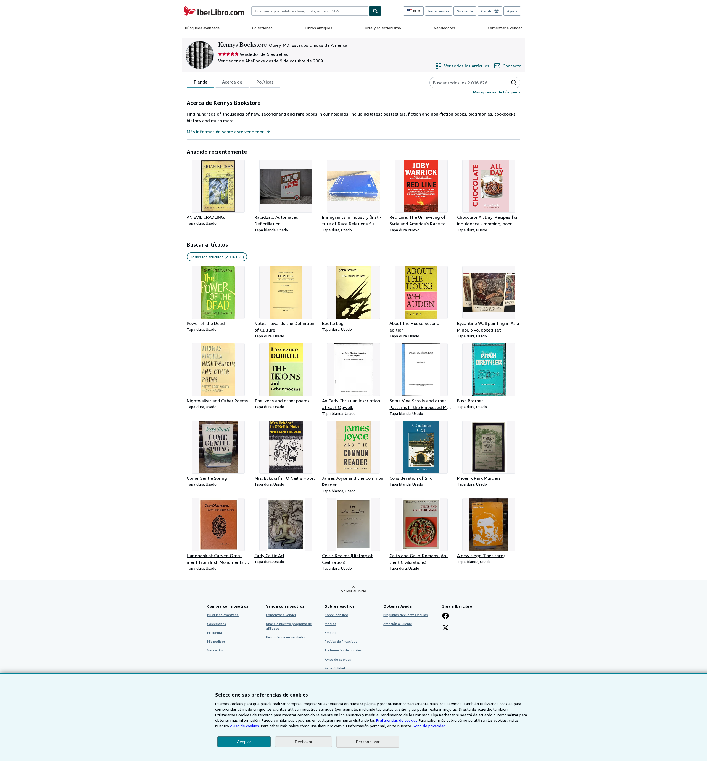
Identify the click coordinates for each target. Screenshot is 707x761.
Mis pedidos (216, 641)
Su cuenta (465, 11)
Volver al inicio (353, 590)
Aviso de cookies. (245, 725)
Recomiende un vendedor (285, 637)
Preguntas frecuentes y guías (405, 615)
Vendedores (444, 27)
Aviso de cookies (338, 659)
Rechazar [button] (303, 741)
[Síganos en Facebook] (445, 616)
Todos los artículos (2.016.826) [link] (217, 256)
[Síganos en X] (445, 628)
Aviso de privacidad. (429, 725)
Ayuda (512, 11)
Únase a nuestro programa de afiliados (289, 626)
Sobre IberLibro (336, 615)
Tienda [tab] (200, 82)
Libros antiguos (318, 27)
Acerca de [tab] (232, 82)
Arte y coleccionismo (383, 27)
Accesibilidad (335, 668)
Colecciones (262, 27)
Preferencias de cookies (397, 720)
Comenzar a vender (505, 27)
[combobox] (310, 11)
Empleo (331, 632)
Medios (330, 624)
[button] (514, 82)
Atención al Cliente (397, 624)
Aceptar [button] (244, 741)
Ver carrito (215, 650)
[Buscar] (375, 11)
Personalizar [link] (368, 741)
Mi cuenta (214, 632)
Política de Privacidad (341, 641)
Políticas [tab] (265, 82)
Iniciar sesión (438, 11)
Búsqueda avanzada (202, 27)
